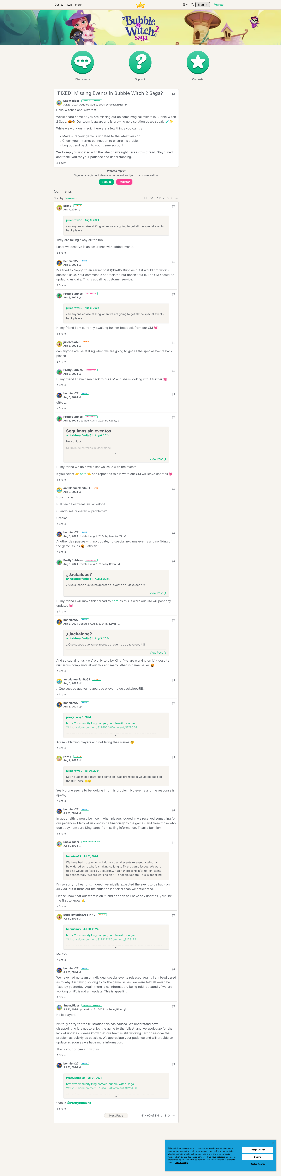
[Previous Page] (164, 198)
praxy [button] (67, 205)
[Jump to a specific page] (176, 198)
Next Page (116, 1115)
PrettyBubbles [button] (73, 293)
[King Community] (140, 5)
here (83, 474)
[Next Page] (171, 198)
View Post (156, 459)
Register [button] (124, 182)
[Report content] (173, 94)
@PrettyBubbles (79, 1103)
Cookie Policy (181, 1162)
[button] (59, 103)
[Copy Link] (125, 105)
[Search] (192, 4)
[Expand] (116, 454)
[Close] (273, 1143)
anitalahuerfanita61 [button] (79, 435)
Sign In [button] (106, 182)
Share (61, 163)
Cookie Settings (257, 1164)
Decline (257, 1157)
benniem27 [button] (70, 261)
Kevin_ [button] (113, 420)
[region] (220, 1155)
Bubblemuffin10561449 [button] (79, 914)
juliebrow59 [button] (74, 220)
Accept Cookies (257, 1150)
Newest (70, 199)
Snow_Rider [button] (71, 100)
